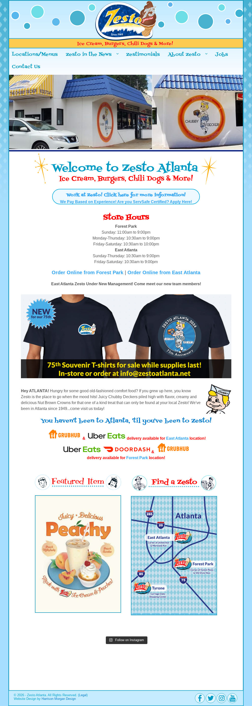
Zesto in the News (88, 54)
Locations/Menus (35, 54)
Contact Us (26, 66)
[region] (126, 113)
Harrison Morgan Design (59, 699)
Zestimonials (143, 54)
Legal (83, 695)
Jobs (221, 54)
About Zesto (184, 54)
